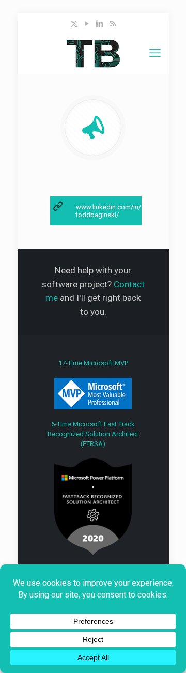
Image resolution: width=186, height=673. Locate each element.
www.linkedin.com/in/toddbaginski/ (108, 211)
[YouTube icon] (87, 23)
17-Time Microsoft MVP (93, 363)
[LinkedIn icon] (100, 23)
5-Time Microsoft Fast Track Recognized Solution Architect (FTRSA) (93, 434)
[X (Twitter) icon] (74, 23)
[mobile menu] (155, 53)
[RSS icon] (113, 23)
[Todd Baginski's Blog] (93, 53)
